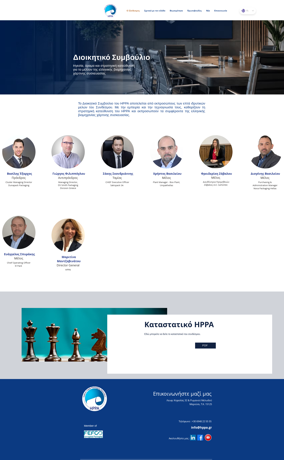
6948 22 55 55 (204, 421)
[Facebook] (200, 437)
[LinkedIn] (193, 437)
